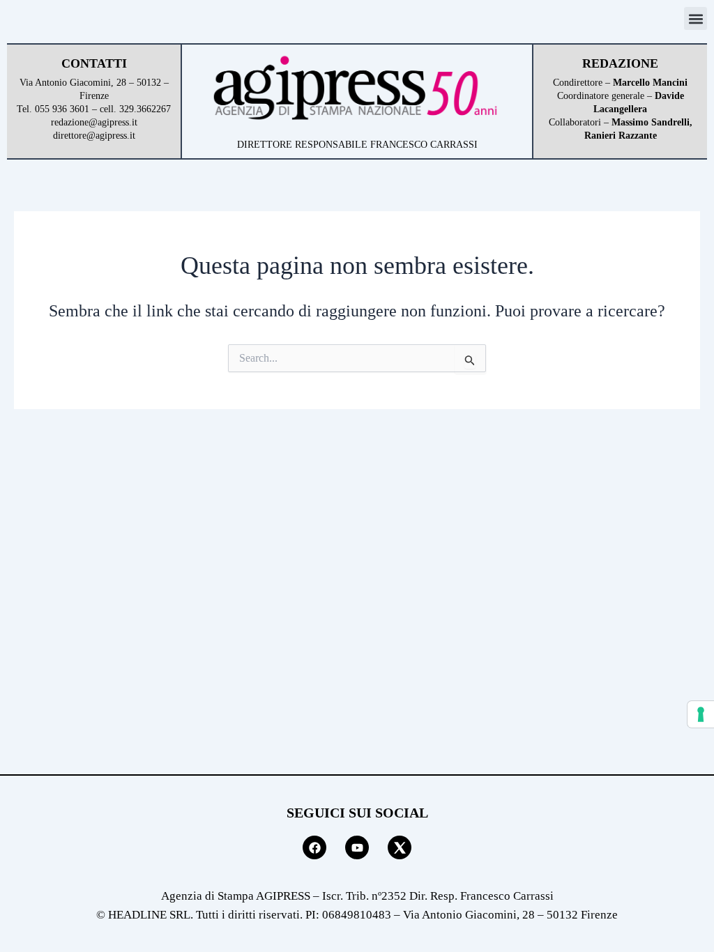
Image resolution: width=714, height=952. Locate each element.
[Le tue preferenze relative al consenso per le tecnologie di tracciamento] (701, 714)
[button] (695, 18)
